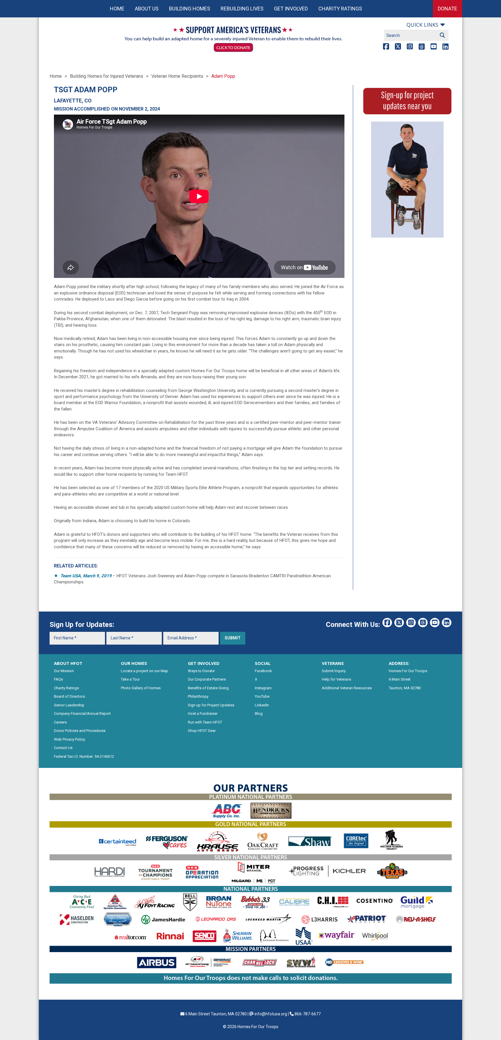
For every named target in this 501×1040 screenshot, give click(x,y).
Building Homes (189, 9)
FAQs (58, 679)
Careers (60, 722)
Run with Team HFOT (205, 722)
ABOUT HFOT (68, 663)
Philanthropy (198, 696)
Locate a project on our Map (144, 671)
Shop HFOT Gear (202, 730)
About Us (147, 9)
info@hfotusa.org (271, 1014)
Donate (447, 9)
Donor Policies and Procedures (80, 730)
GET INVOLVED (203, 663)
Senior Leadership (69, 705)
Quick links (422, 24)
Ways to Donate (201, 671)
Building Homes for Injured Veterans (106, 76)
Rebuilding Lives (242, 9)
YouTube (262, 696)
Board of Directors (69, 696)
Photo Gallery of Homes (141, 688)
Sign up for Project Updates (211, 705)
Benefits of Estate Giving (208, 688)
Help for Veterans (336, 679)
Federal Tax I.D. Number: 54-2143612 (84, 756)
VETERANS (333, 663)
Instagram (263, 688)
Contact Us (63, 748)
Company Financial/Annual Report (82, 713)
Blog (259, 713)
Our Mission (64, 671)
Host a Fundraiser (202, 713)
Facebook (263, 671)
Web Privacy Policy (69, 739)
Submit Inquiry (334, 671)
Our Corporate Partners (207, 679)
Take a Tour (130, 679)
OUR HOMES (134, 663)
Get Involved (291, 9)
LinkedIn (262, 705)
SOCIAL (263, 663)
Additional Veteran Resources (347, 688)
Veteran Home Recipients (177, 76)
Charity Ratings (340, 9)
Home (117, 9)
